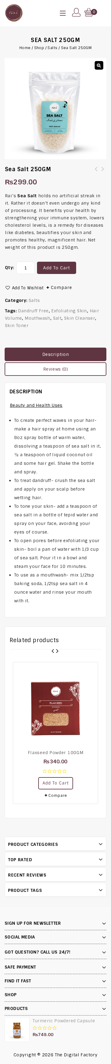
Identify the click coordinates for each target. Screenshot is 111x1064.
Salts (52, 47)
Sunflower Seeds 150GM (96, 172)
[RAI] (14, 12)
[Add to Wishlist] (90, 670)
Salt (57, 318)
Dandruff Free (33, 311)
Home (25, 47)
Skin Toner (16, 325)
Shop (39, 47)
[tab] (55, 354)
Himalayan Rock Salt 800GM (103, 172)
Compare (61, 287)
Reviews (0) (55, 369)
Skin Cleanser (79, 318)
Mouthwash (37, 318)
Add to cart (56, 268)
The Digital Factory (76, 1055)
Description (55, 354)
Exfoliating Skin (69, 311)
